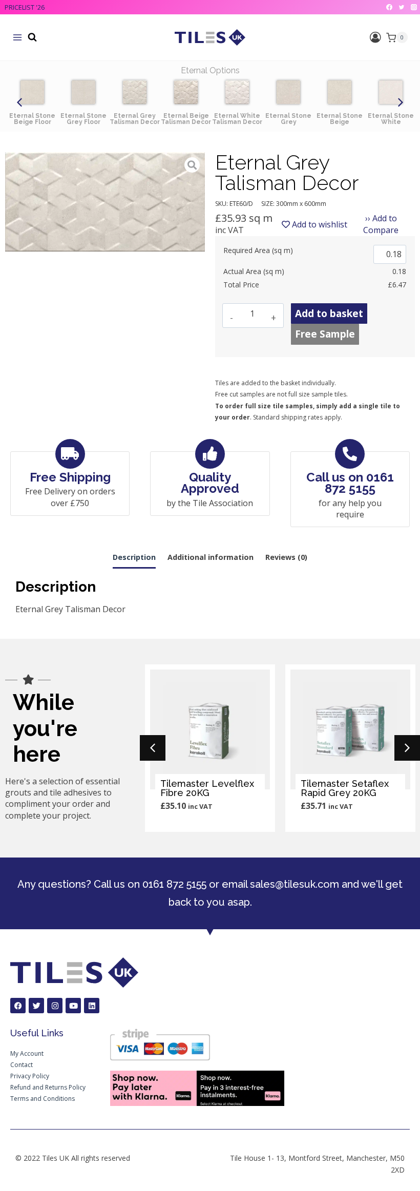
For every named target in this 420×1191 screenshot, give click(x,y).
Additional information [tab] (210, 557)
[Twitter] (401, 7)
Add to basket (329, 313)
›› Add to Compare (380, 224)
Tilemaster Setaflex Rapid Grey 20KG (345, 788)
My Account (27, 1053)
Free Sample (325, 334)
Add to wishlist (318, 224)
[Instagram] (414, 7)
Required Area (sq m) (258, 250)
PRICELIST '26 (25, 7)
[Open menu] (17, 37)
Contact (21, 1064)
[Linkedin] (91, 1005)
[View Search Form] (32, 37)
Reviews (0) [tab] (286, 557)
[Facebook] (389, 7)
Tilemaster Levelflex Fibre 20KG (207, 788)
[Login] (375, 38)
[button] (19, 102)
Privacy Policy (29, 1076)
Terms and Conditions (42, 1098)
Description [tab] (134, 557)
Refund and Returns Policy (48, 1087)
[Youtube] (73, 1005)
